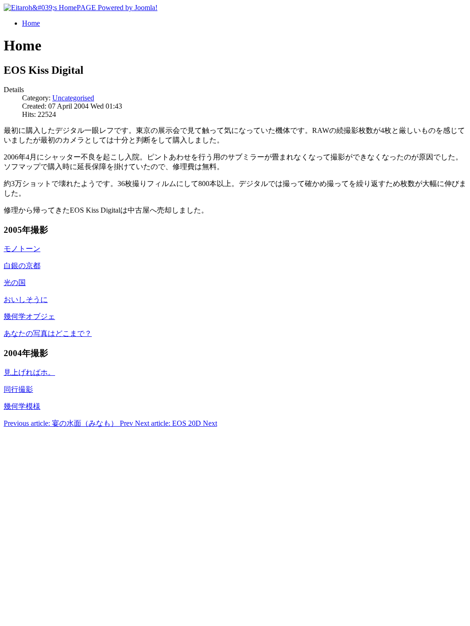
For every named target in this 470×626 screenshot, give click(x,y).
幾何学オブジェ (29, 316)
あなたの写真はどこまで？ (48, 333)
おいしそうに (26, 299)
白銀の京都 (22, 265)
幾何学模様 (22, 406)
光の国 (15, 282)
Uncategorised (73, 98)
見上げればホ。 (29, 372)
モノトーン (22, 249)
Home (31, 23)
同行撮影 (18, 389)
